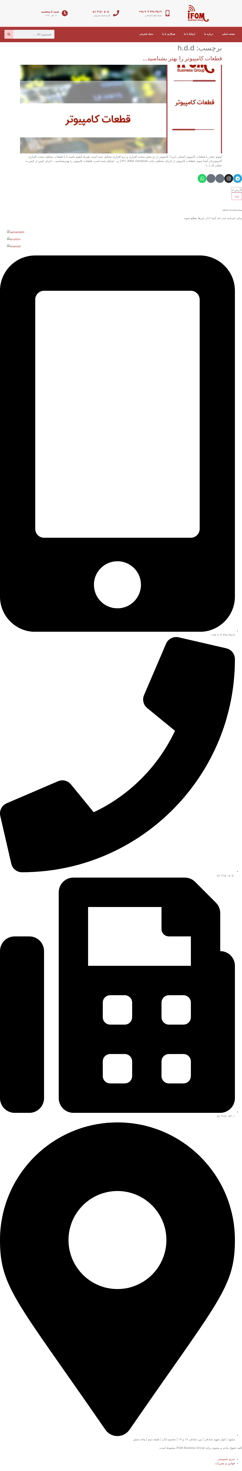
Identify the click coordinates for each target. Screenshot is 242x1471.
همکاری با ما (168, 33)
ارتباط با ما (189, 33)
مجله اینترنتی (146, 33)
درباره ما (208, 33)
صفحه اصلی (228, 33)
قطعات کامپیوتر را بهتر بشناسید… (182, 58)
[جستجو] (8, 34)
